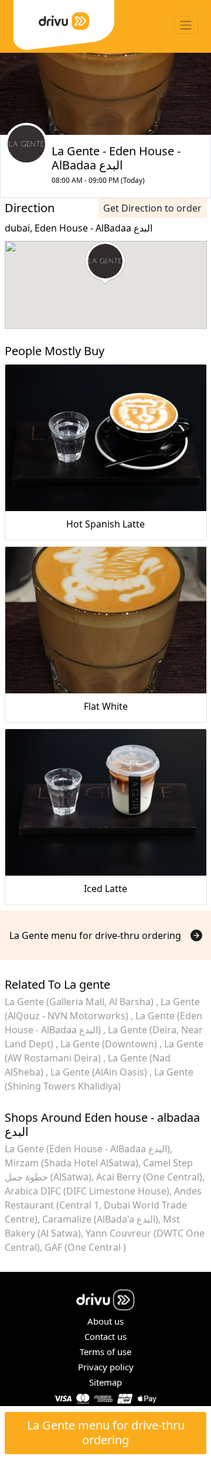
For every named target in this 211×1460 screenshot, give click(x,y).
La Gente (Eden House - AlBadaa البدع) (87, 1148)
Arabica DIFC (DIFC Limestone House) (87, 1191)
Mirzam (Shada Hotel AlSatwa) (71, 1162)
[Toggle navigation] (186, 25)
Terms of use (105, 1351)
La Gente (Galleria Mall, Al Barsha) (80, 1001)
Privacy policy (106, 1367)
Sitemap (105, 1382)
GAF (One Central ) (85, 1247)
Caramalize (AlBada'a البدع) (100, 1219)
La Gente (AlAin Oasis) (99, 1072)
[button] (105, 263)
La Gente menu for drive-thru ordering (106, 1432)
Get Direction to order (152, 208)
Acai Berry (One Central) (149, 1176)
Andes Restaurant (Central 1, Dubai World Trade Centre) (103, 1205)
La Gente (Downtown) (109, 1043)
